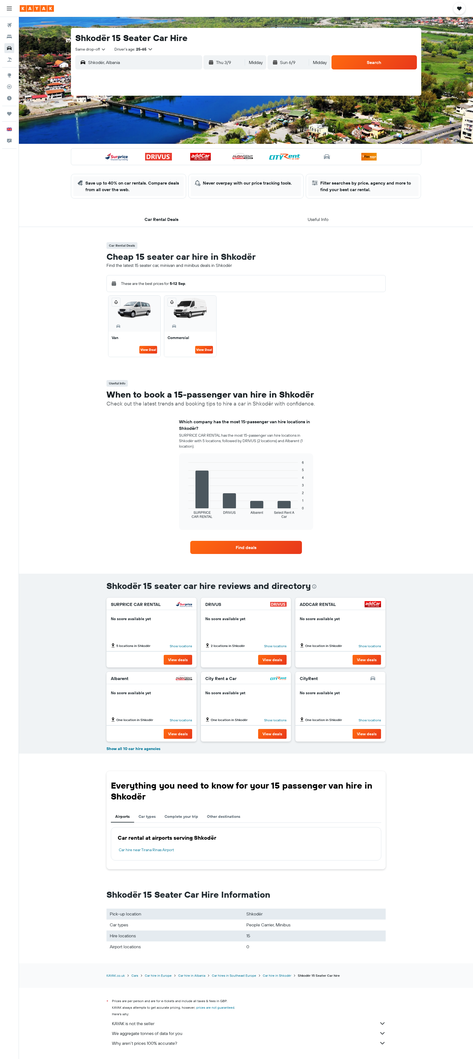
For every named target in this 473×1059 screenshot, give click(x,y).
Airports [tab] (122, 816)
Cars (134, 975)
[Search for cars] (9, 48)
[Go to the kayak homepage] (37, 8)
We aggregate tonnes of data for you (147, 1033)
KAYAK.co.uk (115, 975)
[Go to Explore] (9, 75)
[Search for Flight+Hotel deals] (9, 59)
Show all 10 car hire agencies (133, 748)
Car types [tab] (147, 816)
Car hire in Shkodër (277, 975)
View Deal (148, 350)
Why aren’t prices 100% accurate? (144, 1043)
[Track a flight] (9, 86)
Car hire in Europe (158, 975)
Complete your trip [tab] (181, 816)
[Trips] (9, 113)
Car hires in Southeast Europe (234, 975)
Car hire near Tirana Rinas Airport (146, 849)
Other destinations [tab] (223, 816)
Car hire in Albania (191, 975)
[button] (9, 8)
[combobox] (90, 49)
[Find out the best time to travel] (9, 98)
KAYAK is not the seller (133, 1023)
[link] (246, 547)
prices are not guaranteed (215, 1007)
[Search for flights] (9, 25)
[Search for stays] (9, 36)
